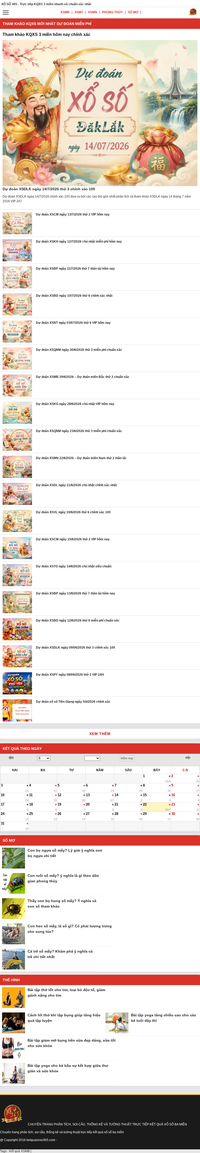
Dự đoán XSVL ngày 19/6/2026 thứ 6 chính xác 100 (73, 512)
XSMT (79, 12)
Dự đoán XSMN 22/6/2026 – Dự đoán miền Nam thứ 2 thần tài (81, 458)
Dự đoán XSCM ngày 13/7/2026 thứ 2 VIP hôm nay (73, 214)
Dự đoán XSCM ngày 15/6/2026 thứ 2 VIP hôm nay (73, 539)
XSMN (93, 12)
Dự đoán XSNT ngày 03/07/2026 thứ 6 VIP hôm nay (73, 323)
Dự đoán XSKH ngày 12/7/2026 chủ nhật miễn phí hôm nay (79, 241)
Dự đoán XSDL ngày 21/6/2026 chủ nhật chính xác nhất (76, 485)
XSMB (65, 12)
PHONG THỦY (113, 12)
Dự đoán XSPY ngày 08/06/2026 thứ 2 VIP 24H (70, 674)
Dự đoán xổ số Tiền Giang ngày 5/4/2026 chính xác (73, 702)
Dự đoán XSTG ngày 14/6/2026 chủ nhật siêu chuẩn (73, 566)
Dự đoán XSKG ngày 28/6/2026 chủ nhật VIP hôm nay (75, 404)
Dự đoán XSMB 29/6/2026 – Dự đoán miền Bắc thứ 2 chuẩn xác (82, 377)
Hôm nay (127, 758)
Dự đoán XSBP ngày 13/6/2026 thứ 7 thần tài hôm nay (75, 593)
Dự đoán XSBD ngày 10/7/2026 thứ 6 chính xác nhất (74, 295)
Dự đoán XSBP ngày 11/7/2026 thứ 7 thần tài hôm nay (75, 268)
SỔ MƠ (133, 12)
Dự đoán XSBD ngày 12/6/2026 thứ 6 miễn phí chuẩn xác (78, 620)
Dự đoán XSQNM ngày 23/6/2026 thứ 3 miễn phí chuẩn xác (79, 431)
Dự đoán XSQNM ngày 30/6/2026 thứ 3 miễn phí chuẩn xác (79, 350)
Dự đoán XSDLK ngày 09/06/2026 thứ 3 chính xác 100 (75, 647)
